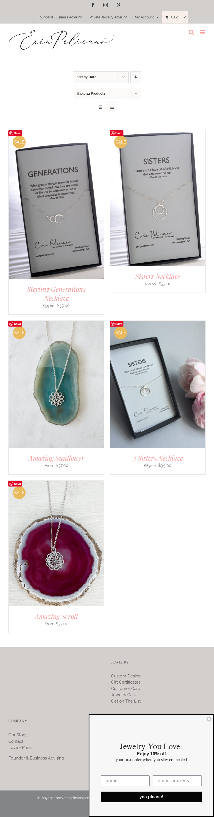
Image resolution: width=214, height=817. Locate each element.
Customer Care (125, 688)
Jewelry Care (123, 694)
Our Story (17, 734)
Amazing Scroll (56, 616)
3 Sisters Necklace (158, 457)
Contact (15, 741)
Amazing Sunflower (56, 457)
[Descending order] (135, 77)
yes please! (151, 796)
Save (17, 133)
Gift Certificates (125, 682)
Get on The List (126, 701)
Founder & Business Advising (36, 758)
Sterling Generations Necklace (56, 293)
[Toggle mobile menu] (203, 32)
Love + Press (20, 747)
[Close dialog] (209, 719)
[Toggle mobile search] (191, 32)
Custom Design (126, 676)
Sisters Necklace (157, 276)
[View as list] (111, 107)
